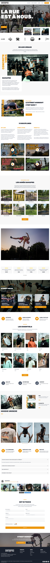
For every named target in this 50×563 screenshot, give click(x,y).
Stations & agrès (22, 551)
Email (27, 509)
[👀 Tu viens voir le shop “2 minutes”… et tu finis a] (21, 487)
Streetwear (21, 552)
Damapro (31, 551)
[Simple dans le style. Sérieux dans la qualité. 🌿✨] (37, 487)
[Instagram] (47, 0)
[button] (12, 149)
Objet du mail (28, 513)
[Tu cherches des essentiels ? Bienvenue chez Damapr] (13, 487)
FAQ (30, 553)
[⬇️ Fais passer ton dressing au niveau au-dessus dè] (45, 487)
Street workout (32, 552)
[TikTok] (48, 0)
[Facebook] (46, 0)
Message (6, 517)
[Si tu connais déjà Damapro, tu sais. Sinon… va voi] (29, 487)
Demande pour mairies (43, 552)
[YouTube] (49, 0)
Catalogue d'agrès (42, 551)
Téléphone (7, 513)
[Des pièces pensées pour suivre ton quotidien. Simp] (5, 487)
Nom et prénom (7, 509)
